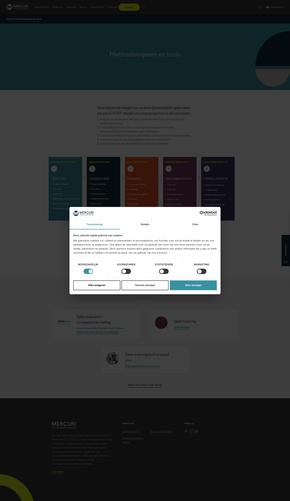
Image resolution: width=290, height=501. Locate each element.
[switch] (126, 271)
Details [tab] (145, 224)
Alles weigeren (96, 285)
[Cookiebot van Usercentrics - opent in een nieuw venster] (202, 213)
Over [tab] (195, 224)
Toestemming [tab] (94, 224)
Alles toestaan (193, 285)
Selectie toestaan (145, 285)
